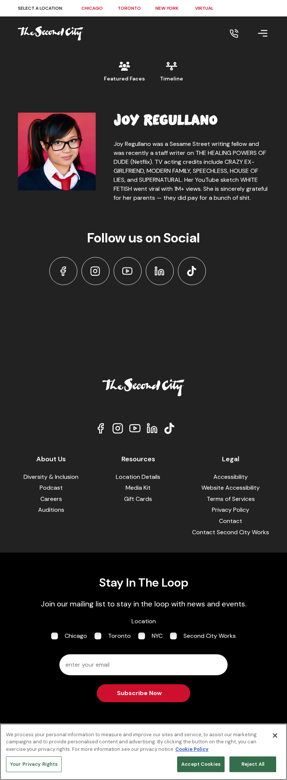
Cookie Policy (192, 749)
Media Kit (138, 488)
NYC (157, 636)
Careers (51, 499)
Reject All (252, 764)
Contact (230, 521)
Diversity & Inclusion (51, 477)
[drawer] (253, 33)
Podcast (51, 488)
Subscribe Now (139, 693)
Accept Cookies (200, 764)
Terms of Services (231, 499)
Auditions (51, 510)
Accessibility (230, 477)
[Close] (275, 735)
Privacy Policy (230, 510)
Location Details (138, 477)
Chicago (76, 636)
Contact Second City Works (230, 532)
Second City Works (209, 636)
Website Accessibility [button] (230, 488)
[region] (143, 752)
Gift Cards (138, 499)
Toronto (119, 636)
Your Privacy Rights (34, 764)
